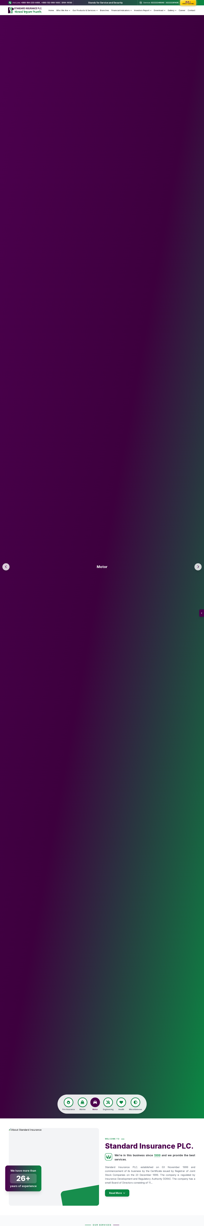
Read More (115, 1192)
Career (182, 10)
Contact (191, 10)
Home (51, 10)
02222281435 (172, 2)
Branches (104, 10)
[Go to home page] (26, 10)
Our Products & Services (84, 10)
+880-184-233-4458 (30, 2)
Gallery (171, 10)
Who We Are (62, 10)
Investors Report (141, 10)
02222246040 (157, 2)
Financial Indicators (120, 10)
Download (158, 10)
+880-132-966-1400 (50, 2)
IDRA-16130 (67, 2)
